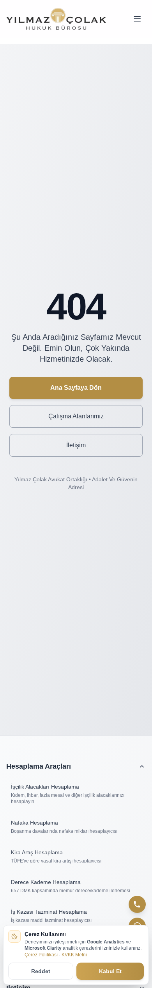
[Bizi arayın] (137, 904)
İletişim (76, 445)
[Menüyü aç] (137, 18)
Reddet (40, 971)
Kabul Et (110, 971)
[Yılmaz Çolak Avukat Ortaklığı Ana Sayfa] (56, 19)
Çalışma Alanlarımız (76, 416)
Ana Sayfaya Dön (76, 387)
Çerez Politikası (41, 955)
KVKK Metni (74, 955)
